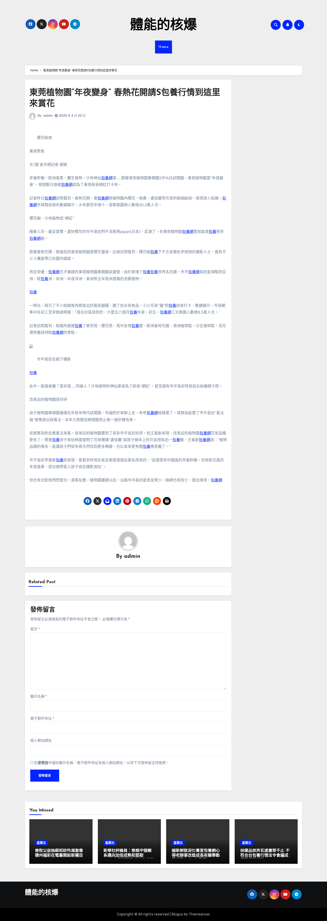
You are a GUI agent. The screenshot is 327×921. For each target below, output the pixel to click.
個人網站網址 (41, 740)
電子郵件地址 (42, 718)
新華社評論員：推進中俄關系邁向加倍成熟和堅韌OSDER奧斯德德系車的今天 (128, 855)
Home (163, 47)
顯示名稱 (38, 696)
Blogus (177, 914)
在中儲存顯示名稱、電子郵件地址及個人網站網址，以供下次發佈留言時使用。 (101, 763)
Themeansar (199, 914)
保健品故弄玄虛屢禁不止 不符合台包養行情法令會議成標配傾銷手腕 (265, 855)
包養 (212, 231)
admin (48, 116)
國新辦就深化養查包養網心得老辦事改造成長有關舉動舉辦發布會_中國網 (196, 855)
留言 (35, 629)
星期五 (41, 843)
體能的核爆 (163, 26)
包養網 (107, 178)
